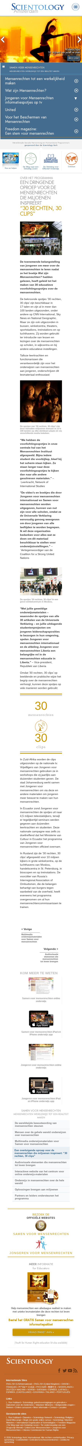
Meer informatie (40, 1407)
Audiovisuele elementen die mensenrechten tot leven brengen (41, 1164)
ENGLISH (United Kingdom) (47, 1384)
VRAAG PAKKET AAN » (41, 1332)
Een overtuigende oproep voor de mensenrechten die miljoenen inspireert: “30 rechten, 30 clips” (40, 1153)
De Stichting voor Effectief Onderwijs (51, 168)
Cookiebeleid (22, 1440)
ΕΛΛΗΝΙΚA (38, 1392)
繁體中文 (52, 1387)
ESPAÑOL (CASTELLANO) (18, 1392)
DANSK (65, 1384)
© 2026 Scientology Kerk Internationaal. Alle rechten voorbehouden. (35, 1437)
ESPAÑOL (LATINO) (57, 1389)
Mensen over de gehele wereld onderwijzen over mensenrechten (40, 1133)
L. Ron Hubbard (13, 1402)
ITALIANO (50, 1392)
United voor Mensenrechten (37, 1427)
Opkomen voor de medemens (20, 1405)
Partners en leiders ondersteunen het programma (37, 1197)
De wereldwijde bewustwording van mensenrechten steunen (36, 1124)
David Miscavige (13, 1420)
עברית (22, 1386)
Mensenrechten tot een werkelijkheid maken (35, 81)
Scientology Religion (63, 1417)
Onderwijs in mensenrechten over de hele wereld (39, 1182)
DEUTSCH (11, 1389)
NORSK (31, 1389)
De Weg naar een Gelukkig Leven (31, 168)
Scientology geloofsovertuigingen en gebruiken (44, 1402)
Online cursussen (23, 1407)
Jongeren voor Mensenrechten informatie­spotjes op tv (29, 100)
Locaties (63, 1407)
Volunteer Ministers (44, 1405)
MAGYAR (21, 1389)
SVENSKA (41, 1389)
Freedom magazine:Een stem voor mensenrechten (29, 131)
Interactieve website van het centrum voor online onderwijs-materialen (39, 1173)
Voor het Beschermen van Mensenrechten (26, 119)
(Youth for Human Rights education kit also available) (41, 1342)
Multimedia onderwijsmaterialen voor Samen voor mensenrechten (37, 1142)
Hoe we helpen (11, 168)
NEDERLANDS (65, 1387)
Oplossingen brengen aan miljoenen (36, 1189)
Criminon (71, 167)
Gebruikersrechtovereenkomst (44, 1440)
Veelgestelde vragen (64, 1405)
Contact (53, 1407)
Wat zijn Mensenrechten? (25, 90)
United (10, 110)
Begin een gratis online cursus (37, 1420)
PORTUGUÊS (63, 1392)
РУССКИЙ (41, 1387)
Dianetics (27, 1417)
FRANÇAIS (11, 1387)
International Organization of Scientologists (36, 1422)
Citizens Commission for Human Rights (41, 1430)
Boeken (9, 1407)
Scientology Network (42, 1417)
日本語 (31, 1387)
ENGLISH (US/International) (19, 1384)
